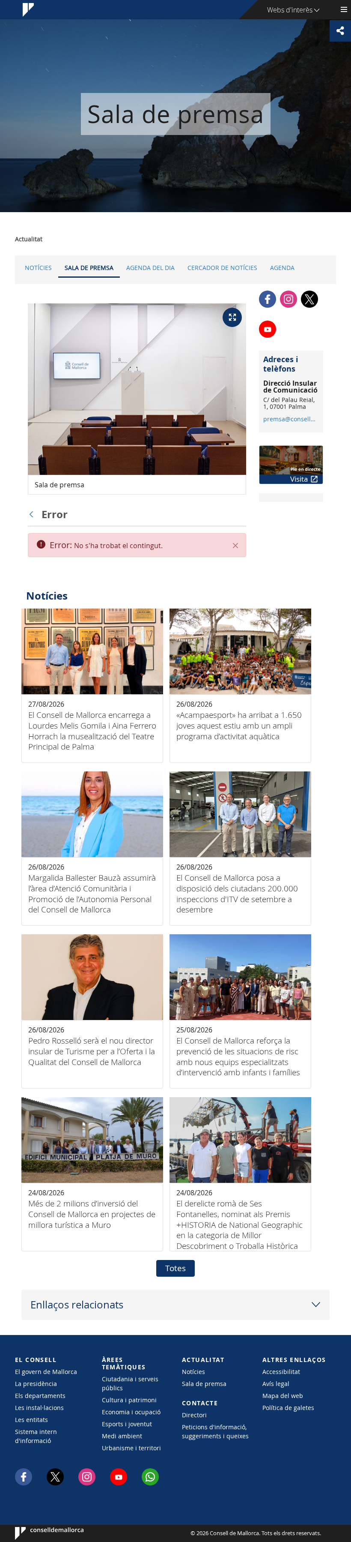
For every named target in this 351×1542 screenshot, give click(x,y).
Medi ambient (122, 1436)
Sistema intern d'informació (36, 1436)
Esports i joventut (127, 1424)
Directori (194, 1415)
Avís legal (275, 1384)
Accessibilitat (281, 1372)
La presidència (36, 1384)
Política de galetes (288, 1408)
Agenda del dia (150, 268)
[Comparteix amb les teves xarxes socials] (340, 31)
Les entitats (31, 1420)
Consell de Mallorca (41, 1533)
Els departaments (40, 1396)
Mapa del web (282, 1396)
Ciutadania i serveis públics (130, 1383)
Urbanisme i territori (131, 1448)
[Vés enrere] (33, 514)
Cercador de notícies (222, 268)
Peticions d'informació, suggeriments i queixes (215, 1431)
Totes (175, 1268)
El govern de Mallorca (46, 1372)
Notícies (38, 268)
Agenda (282, 268)
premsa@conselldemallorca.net (290, 419)
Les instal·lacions (39, 1408)
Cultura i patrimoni (129, 1400)
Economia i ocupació (131, 1412)
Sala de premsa (89, 268)
